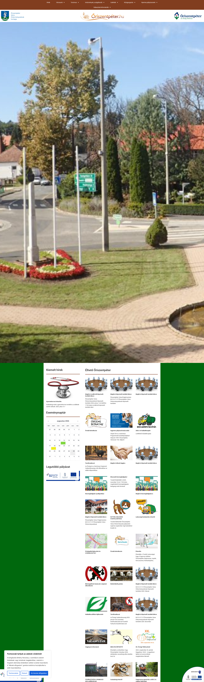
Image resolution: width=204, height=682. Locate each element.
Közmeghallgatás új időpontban (94, 493)
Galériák (113, 2)
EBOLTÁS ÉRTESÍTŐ (116, 647)
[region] (27, 664)
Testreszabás (13, 673)
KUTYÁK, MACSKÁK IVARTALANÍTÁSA (116, 518)
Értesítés (138, 551)
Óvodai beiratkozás (91, 430)
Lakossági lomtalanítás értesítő (145, 517)
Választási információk (101, 7)
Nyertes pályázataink (148, 2)
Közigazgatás (128, 2)
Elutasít (24, 673)
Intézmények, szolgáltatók (93, 2)
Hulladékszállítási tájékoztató (94, 614)
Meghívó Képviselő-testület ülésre (146, 584)
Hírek (48, 2)
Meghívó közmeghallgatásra (144, 493)
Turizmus (74, 2)
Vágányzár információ (92, 647)
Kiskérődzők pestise (116, 584)
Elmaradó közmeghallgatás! (118, 477)
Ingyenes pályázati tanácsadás (119, 430)
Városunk (59, 2)
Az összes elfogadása (39, 673)
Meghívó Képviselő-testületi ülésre (121, 394)
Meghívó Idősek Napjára (117, 463)
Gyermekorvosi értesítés (54, 401)
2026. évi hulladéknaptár (143, 430)
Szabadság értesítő (116, 679)
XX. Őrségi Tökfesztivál (143, 647)
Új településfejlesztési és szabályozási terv (93, 552)
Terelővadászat (90, 463)
